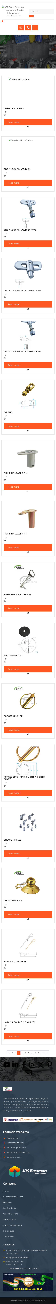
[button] (2, 21)
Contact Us (8, 1236)
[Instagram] (32, 1064)
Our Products (9, 1208)
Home (6, 1191)
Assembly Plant (10, 1213)
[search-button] (31, 16)
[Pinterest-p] (49, 1064)
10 (39, 1052)
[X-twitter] (40, 1064)
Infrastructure (9, 1219)
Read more (13, 122)
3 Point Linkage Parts (13, 1196)
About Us (7, 1202)
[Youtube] (6, 1064)
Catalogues (8, 1231)
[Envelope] (28, 1072)
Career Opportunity (12, 1225)
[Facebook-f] (23, 1064)
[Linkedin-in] (15, 1064)
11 (43, 1052)
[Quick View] (28, 115)
